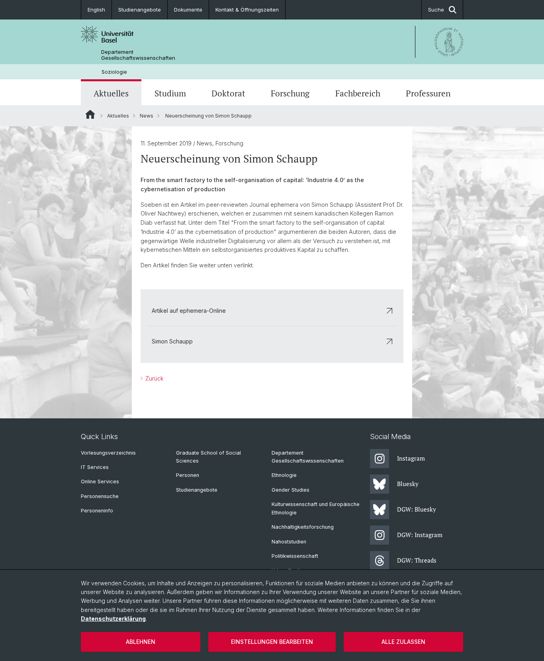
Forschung (290, 93)
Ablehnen (140, 641)
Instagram (411, 458)
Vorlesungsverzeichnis (108, 453)
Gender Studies (290, 490)
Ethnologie (284, 475)
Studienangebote (139, 9)
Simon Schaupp (172, 341)
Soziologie (114, 72)
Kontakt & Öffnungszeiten (247, 9)
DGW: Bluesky (416, 509)
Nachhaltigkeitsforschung (303, 527)
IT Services (95, 467)
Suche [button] (436, 9)
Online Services (100, 481)
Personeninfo (97, 511)
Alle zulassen (403, 641)
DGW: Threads (416, 560)
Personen (187, 475)
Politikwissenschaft (295, 556)
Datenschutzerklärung (113, 618)
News (146, 116)
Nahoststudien (289, 542)
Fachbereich (357, 93)
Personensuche (100, 496)
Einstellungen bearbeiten (272, 641)
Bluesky (408, 484)
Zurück (153, 378)
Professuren (428, 93)
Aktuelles (111, 93)
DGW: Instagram (419, 535)
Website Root (90, 114)
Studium (170, 93)
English (96, 9)
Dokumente (188, 9)
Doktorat (228, 93)
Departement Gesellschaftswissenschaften (138, 55)
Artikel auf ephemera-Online (189, 310)
